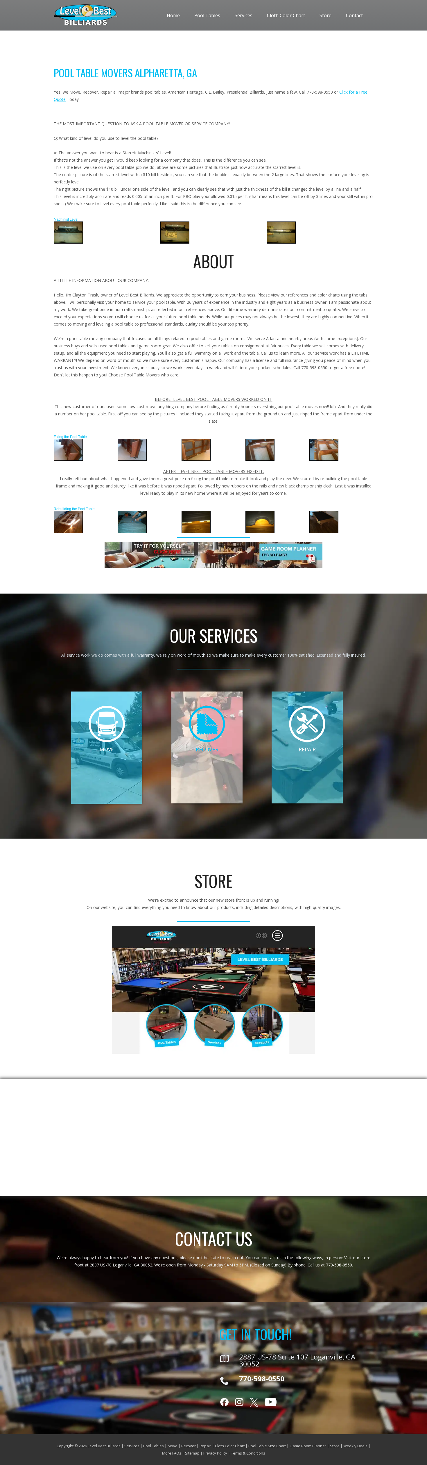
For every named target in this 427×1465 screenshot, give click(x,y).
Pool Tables (207, 15)
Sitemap (192, 1453)
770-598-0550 (339, 1265)
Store (325, 15)
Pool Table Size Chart (267, 1445)
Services (243, 15)
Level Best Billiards (104, 1445)
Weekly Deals (355, 1445)
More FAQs (171, 1453)
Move (172, 1445)
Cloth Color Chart (286, 15)
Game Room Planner (308, 1445)
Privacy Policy (215, 1453)
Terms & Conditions (248, 1453)
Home (173, 15)
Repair (205, 1445)
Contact (354, 15)
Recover (188, 1445)
